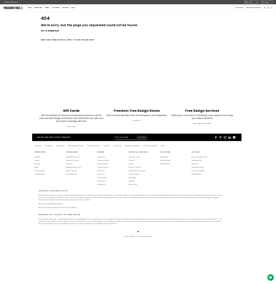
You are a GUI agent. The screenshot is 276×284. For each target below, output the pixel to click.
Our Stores (49, 146)
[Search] (264, 8)
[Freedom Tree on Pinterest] (220, 137)
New (29, 8)
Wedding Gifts (196, 160)
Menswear (164, 157)
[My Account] (268, 8)
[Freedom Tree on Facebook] (216, 137)
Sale (73, 8)
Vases (131, 164)
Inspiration (60, 146)
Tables (37, 160)
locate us (137, 120)
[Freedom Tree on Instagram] (225, 137)
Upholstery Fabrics (73, 157)
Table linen (101, 181)
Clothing (56, 8)
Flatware (100, 174)
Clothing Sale (165, 164)
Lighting (131, 181)
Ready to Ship (39, 171)
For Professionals (93, 146)
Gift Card (194, 164)
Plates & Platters (103, 160)
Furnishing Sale (71, 174)
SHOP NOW (71, 126)
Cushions (69, 164)
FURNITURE (38, 8)
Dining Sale (101, 184)
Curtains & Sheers (72, 160)
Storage (37, 164)
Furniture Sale (39, 174)
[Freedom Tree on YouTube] (234, 137)
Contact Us (117, 146)
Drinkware (101, 171)
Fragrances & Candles (137, 171)
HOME (47, 8)
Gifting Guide (196, 174)
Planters (132, 160)
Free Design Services (76, 146)
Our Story (37, 146)
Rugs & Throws (71, 171)
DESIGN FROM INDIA (11, 2)
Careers (107, 146)
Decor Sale (133, 184)
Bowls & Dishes (102, 164)
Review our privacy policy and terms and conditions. (58, 207)
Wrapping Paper (197, 167)
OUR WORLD (239, 7)
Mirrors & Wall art (135, 167)
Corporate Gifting (197, 171)
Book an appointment (202, 123)
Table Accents (134, 157)
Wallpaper (133, 178)
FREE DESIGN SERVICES (253, 7)
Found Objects (134, 174)
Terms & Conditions (150, 146)
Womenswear (165, 160)
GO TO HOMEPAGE (50, 30)
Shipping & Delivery (132, 146)
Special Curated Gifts (199, 157)
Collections (101, 157)
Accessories (102, 178)
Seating (37, 157)
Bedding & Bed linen (73, 167)
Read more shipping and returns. (51, 204)
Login (163, 146)
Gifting (65, 8)
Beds (36, 167)
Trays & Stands (102, 167)
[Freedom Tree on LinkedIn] (229, 137)
